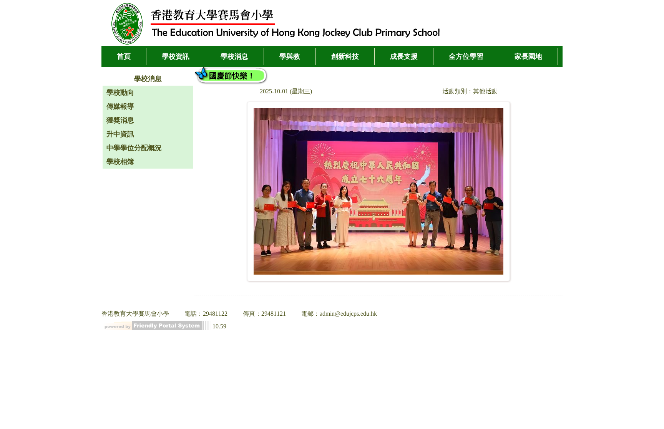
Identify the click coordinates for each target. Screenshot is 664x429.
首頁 (124, 56)
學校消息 (234, 56)
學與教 (289, 56)
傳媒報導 (120, 106)
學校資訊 (175, 56)
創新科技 (345, 56)
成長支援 (404, 56)
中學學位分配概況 (134, 148)
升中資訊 (120, 134)
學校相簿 (120, 162)
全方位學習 (466, 56)
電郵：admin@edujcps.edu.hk (339, 313)
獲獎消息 (120, 120)
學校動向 (120, 92)
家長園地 (528, 56)
